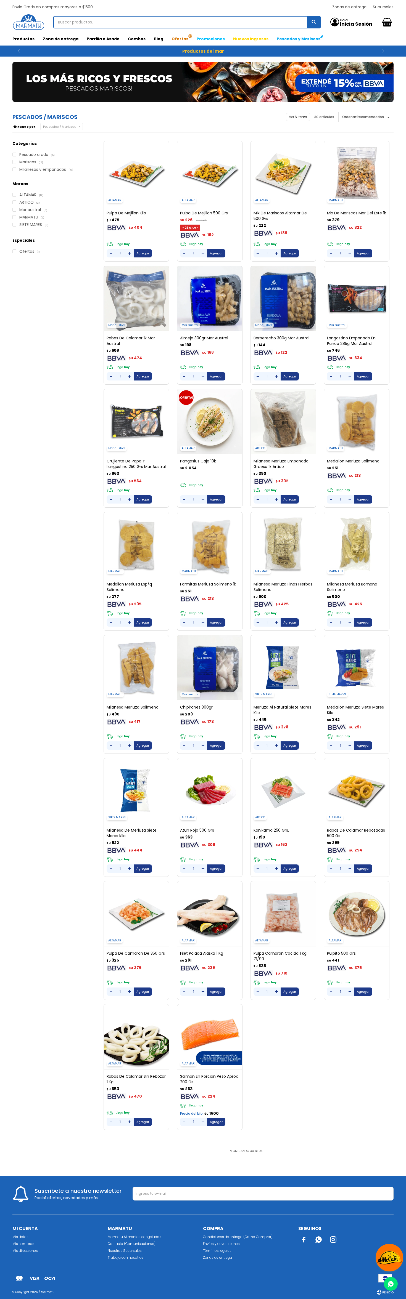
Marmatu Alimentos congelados (134, 1236)
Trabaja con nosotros (126, 1257)
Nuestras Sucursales (125, 1250)
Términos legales (217, 1250)
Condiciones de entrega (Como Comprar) (238, 1236)
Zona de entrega (60, 39)
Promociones (211, 39)
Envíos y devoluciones (221, 1243)
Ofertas (180, 39)
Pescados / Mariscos (60, 126)
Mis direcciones (25, 1250)
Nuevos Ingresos (250, 39)
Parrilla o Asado (103, 39)
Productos (23, 39)
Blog (158, 39)
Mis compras (23, 1243)
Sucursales (383, 7)
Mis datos (20, 1236)
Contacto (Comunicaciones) (131, 1243)
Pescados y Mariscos (298, 39)
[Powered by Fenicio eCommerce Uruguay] (385, 1292)
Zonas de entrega (349, 7)
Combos (137, 39)
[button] (19, 51)
